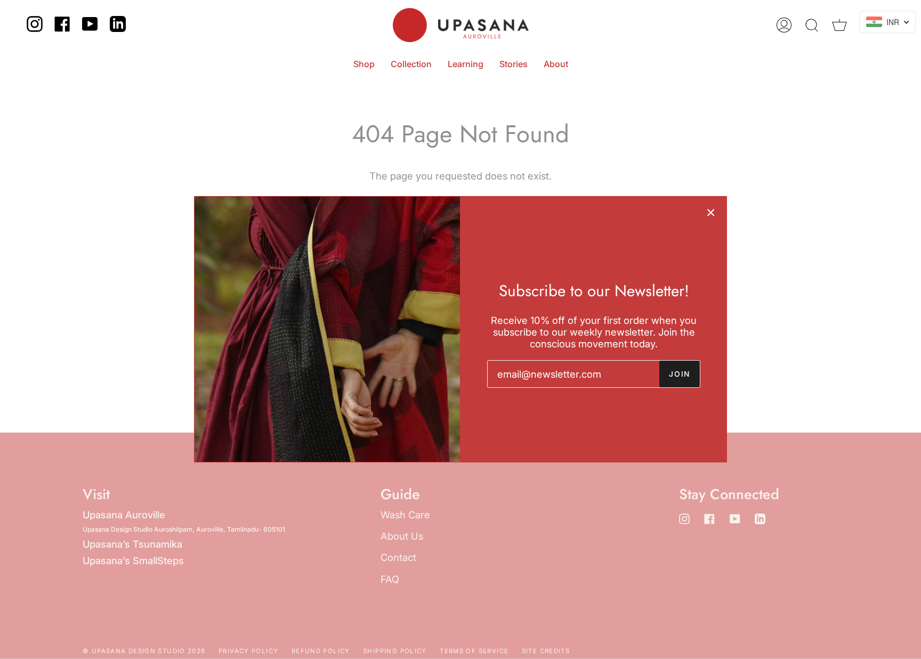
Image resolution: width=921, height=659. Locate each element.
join (679, 374)
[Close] (711, 212)
